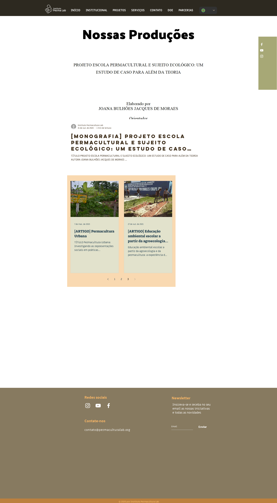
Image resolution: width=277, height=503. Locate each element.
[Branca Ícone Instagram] (262, 56)
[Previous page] (108, 279)
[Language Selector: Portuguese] (208, 10)
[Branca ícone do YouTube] (262, 50)
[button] (96, 10)
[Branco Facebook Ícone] (262, 44)
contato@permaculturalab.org (107, 430)
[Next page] (135, 279)
